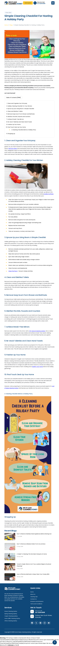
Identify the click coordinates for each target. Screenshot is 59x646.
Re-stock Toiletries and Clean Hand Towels (20, 122)
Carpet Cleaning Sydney (11, 616)
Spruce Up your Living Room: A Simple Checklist (21, 108)
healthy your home (37, 366)
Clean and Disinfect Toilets (15, 111)
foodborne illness (48, 194)
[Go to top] (55, 642)
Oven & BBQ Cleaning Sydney (12, 618)
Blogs (11, 25)
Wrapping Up (11, 133)
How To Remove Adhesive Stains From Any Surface (31, 544)
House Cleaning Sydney (10, 611)
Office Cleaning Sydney (10, 621)
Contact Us (33, 599)
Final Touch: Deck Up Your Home (17, 127)
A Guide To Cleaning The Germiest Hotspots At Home (32, 554)
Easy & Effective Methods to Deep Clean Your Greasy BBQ (33, 574)
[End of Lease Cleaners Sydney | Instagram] (44, 623)
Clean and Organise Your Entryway (17, 103)
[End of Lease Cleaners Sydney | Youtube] (49, 623)
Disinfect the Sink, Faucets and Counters (19, 116)
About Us (32, 594)
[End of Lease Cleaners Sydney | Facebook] (32, 623)
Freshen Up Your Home (14, 124)
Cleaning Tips (34, 596)
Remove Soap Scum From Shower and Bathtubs (21, 114)
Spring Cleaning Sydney (10, 613)
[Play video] (5, 31)
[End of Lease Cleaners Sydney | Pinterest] (40, 623)
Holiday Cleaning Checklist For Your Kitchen (20, 106)
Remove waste (12, 148)
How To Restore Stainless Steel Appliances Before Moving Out (34, 534)
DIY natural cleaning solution (37, 331)
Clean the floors (12, 271)
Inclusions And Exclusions (36, 601)
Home (6, 25)
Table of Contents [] (13, 97)
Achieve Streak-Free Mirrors (16, 119)
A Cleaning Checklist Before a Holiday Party (24, 130)
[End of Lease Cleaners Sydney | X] (36, 623)
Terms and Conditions (36, 604)
